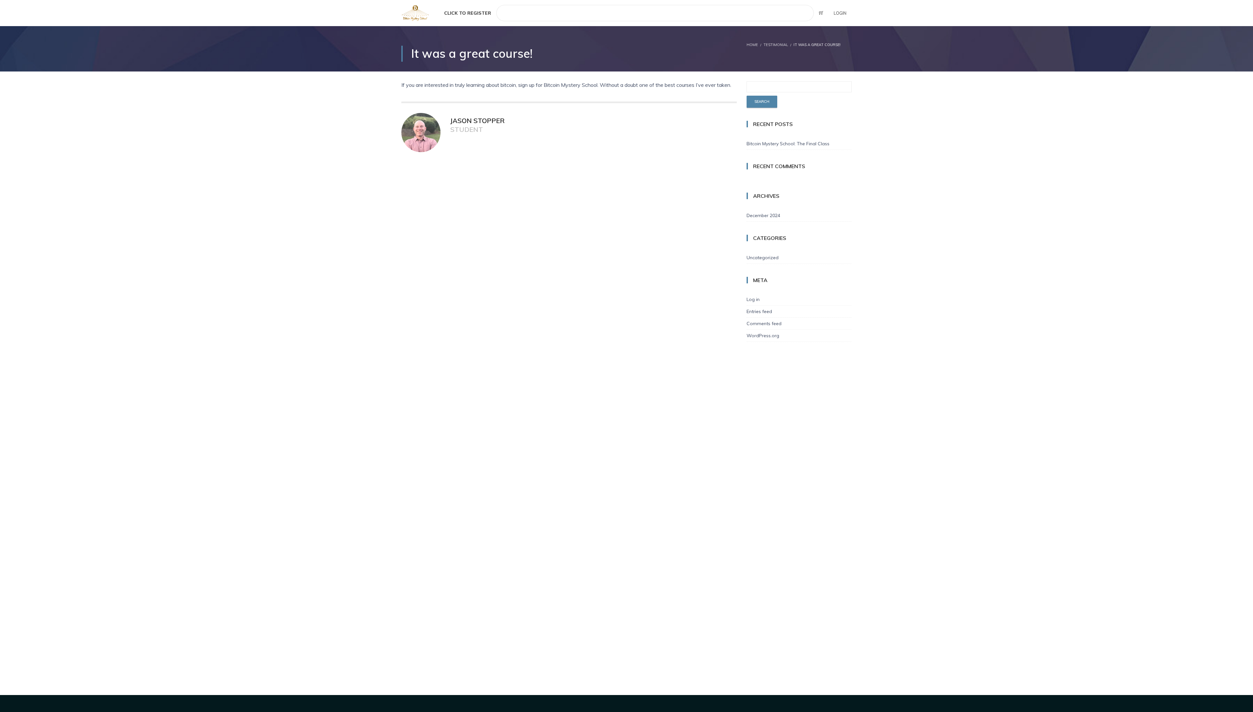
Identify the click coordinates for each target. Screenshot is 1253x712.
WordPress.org (763, 336)
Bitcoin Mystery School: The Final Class (788, 144)
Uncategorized (763, 258)
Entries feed (759, 311)
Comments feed (764, 323)
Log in (753, 299)
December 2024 (763, 215)
